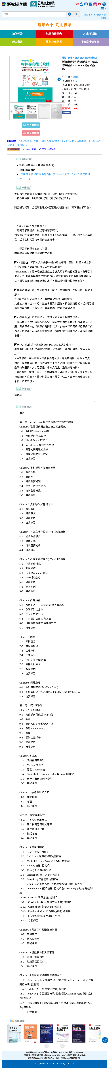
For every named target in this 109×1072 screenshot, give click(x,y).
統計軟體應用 (91, 58)
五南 (75, 81)
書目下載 (92, 15)
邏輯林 (76, 77)
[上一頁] (11, 111)
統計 (82, 58)
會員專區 (99, 15)
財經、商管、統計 (70, 58)
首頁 (86, 15)
